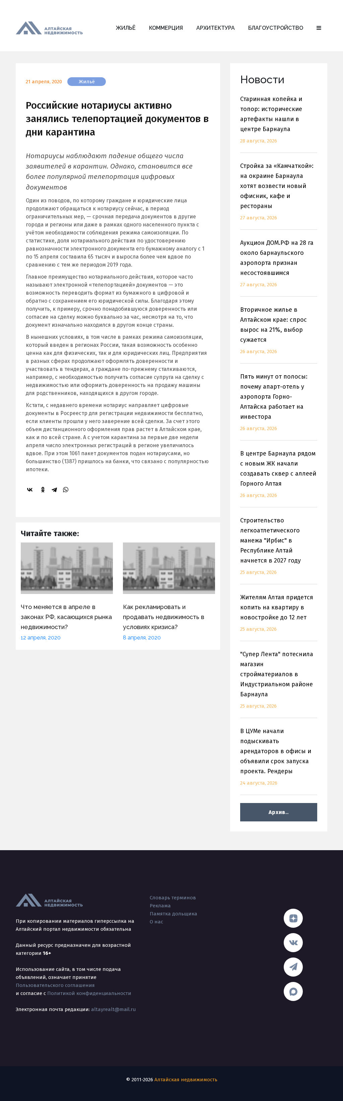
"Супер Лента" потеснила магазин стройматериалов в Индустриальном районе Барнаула (276, 679)
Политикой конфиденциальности (89, 993)
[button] (319, 28)
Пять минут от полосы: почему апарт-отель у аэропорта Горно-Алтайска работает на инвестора (273, 402)
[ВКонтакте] (31, 490)
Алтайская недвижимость (185, 1080)
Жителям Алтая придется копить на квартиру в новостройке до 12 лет (276, 613)
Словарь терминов (173, 898)
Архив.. (278, 812)
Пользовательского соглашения (55, 985)
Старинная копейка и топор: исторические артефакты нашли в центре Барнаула (271, 119)
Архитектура (215, 28)
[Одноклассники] (44, 490)
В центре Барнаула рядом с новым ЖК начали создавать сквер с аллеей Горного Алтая (278, 474)
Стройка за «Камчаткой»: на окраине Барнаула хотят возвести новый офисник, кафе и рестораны (277, 191)
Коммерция (166, 28)
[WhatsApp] (67, 490)
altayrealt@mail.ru (113, 1009)
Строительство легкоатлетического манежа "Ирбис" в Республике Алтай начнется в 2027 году (270, 546)
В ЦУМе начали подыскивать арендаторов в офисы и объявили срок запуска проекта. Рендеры (275, 756)
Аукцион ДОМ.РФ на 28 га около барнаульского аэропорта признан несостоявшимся (277, 263)
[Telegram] (55, 490)
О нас (156, 922)
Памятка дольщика (173, 914)
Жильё (126, 28)
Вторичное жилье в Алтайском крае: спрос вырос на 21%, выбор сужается (273, 330)
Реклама (160, 906)
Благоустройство (275, 28)
